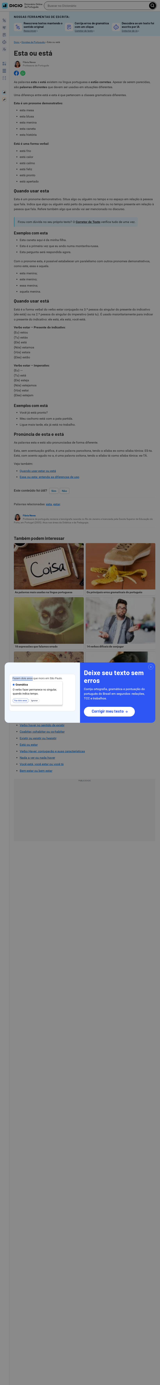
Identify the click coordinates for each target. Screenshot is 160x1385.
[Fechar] (151, 667)
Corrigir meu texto (108, 711)
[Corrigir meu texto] (42, 692)
